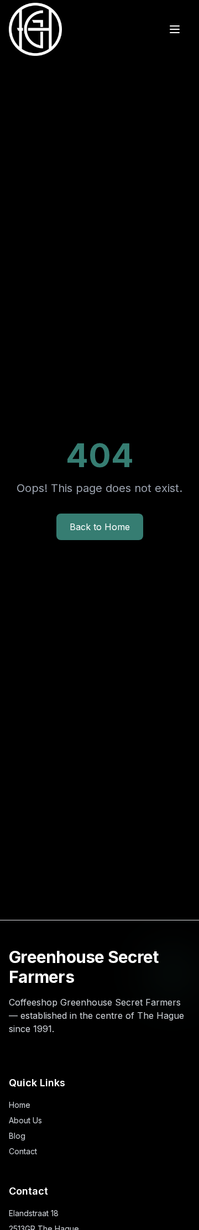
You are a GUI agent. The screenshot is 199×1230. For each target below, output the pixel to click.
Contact (23, 1151)
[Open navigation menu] (174, 29)
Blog (17, 1135)
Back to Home (100, 526)
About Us (25, 1120)
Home (19, 1104)
